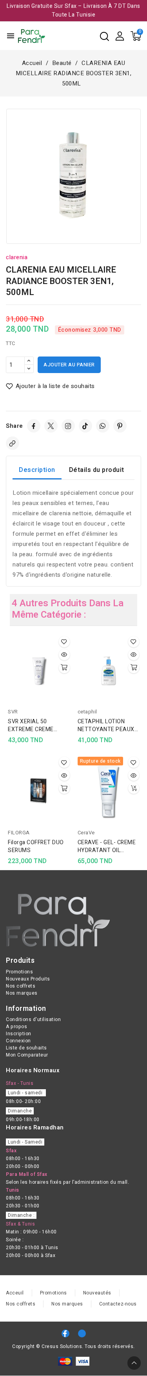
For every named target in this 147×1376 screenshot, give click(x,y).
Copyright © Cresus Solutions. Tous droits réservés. (73, 1346)
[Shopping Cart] (136, 36)
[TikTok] (85, 426)
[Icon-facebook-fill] (65, 1333)
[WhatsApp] (102, 426)
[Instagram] (68, 426)
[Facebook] (33, 426)
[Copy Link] (12, 443)
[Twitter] (51, 426)
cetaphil (87, 711)
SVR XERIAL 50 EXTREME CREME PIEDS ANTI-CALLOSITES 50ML (33, 725)
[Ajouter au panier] (64, 667)
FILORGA (19, 832)
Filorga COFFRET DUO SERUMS (36, 846)
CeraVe (86, 832)
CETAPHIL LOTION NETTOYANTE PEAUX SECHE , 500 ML (106, 725)
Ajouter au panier (69, 364)
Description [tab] (37, 470)
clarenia (16, 257)
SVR (13, 711)
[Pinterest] (120, 426)
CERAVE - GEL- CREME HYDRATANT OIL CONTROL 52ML (107, 846)
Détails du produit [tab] (96, 470)
